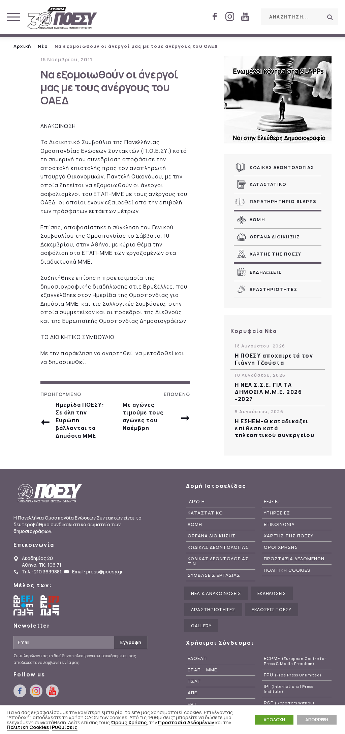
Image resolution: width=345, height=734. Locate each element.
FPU (292, 674)
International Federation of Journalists (50, 605)
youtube (245, 16)
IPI (288, 689)
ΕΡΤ (192, 704)
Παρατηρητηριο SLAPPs (283, 201)
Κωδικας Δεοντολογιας (282, 167)
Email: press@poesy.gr (97, 571)
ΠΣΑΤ (194, 681)
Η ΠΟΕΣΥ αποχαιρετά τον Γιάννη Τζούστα (274, 359)
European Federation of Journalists (23, 605)
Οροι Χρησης (281, 547)
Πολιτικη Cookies (287, 570)
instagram (230, 16)
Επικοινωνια (279, 524)
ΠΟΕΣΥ (62, 18)
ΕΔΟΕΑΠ (197, 658)
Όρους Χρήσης (129, 722)
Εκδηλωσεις (265, 272)
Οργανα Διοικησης (275, 237)
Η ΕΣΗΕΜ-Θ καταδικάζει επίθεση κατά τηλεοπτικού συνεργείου (274, 428)
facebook (215, 16)
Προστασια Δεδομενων (294, 558)
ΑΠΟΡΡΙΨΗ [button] (316, 719)
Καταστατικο (268, 184)
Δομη (257, 219)
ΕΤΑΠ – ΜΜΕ (202, 669)
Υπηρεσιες (277, 512)
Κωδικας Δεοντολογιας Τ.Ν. (218, 561)
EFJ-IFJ (272, 501)
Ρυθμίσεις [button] (64, 727)
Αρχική (22, 46)
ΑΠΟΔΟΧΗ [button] (274, 719)
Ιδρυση (196, 501)
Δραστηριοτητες (273, 289)
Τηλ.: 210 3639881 (41, 571)
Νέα (43, 46)
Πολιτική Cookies (28, 727)
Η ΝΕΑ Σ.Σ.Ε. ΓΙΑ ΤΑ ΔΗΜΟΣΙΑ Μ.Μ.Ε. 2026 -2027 (268, 391)
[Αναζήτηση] (329, 17)
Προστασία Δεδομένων (186, 722)
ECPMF (295, 661)
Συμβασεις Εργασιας (214, 575)
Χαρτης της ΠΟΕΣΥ (275, 254)
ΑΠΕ (192, 692)
